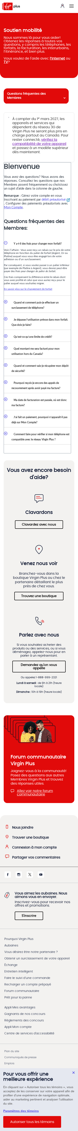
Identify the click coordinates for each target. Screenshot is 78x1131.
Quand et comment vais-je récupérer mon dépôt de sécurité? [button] (39, 368)
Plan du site (11, 1051)
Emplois (9, 1063)
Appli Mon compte (18, 1027)
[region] (39, 1099)
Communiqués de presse (20, 1057)
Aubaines (11, 945)
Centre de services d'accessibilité (29, 1033)
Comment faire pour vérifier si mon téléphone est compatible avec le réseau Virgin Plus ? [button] (40, 437)
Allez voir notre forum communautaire (35, 792)
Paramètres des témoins (21, 1111)
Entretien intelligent (18, 971)
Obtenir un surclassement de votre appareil (37, 958)
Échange (11, 965)
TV (6, 62)
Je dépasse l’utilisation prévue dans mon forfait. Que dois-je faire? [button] (39, 322)
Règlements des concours (24, 1020)
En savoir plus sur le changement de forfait (28, 289)
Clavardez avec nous (39, 524)
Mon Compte (13, 207)
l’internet (57, 58)
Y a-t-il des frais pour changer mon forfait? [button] (36, 243)
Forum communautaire (21, 991)
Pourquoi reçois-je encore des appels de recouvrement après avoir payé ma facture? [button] (35, 385)
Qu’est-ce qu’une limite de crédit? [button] (31, 337)
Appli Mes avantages (19, 1007)
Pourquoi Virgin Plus (18, 939)
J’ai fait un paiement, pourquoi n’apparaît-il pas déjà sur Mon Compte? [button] (39, 420)
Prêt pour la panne (18, 997)
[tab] (36, 96)
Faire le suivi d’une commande (27, 978)
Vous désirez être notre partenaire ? (31, 952)
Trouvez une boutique (39, 596)
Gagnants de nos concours (24, 1014)
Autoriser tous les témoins (32, 1122)
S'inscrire (29, 915)
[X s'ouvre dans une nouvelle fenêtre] (29, 876)
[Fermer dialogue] (73, 1072)
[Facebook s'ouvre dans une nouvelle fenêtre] (7, 876)
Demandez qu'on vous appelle (39, 666)
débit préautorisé (54, 199)
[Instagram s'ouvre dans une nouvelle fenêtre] (18, 876)
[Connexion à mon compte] (62, 5)
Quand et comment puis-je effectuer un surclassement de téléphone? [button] (35, 305)
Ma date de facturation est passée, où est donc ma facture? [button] (39, 403)
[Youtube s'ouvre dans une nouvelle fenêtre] (40, 876)
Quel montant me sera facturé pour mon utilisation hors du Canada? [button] (35, 351)
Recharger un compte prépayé (27, 984)
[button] (71, 6)
